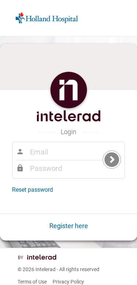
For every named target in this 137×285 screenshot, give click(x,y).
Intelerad (45, 269)
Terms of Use (32, 282)
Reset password (32, 189)
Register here (68, 226)
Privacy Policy (68, 282)
